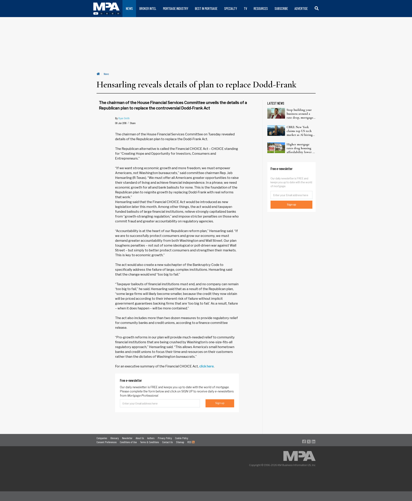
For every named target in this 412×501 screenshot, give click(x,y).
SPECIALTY (230, 8)
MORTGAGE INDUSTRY (175, 8)
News (106, 74)
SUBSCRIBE (281, 8)
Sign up (219, 403)
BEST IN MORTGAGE (206, 8)
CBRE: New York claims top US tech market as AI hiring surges (300, 131)
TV (245, 8)
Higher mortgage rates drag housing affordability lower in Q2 (301, 148)
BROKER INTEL (147, 8)
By (122, 118)
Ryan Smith (124, 118)
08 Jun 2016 (120, 123)
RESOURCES (261, 8)
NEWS (129, 8)
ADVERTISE (301, 8)
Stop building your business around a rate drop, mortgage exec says (300, 114)
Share (133, 123)
